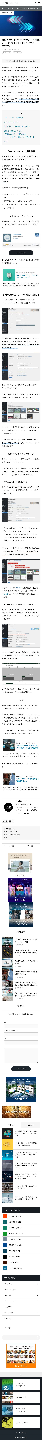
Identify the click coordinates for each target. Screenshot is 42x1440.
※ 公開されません (11, 1030)
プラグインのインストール (12, 122)
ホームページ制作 (9, 1289)
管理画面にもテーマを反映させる (15, 134)
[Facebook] (25, 813)
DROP (18, 588)
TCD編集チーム (10, 829)
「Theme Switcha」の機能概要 (13, 118)
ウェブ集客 (7, 1295)
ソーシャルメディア (10, 1301)
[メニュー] (39, 3)
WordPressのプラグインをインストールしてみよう (27, 276)
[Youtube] (28, 813)
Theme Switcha (21, 253)
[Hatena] (10, 821)
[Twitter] (22, 813)
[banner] (21, 1089)
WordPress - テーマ (7, 12)
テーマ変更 (18, 52)
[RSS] (13, 821)
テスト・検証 (7, 52)
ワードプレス (8, 1284)
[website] (15, 813)
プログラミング (9, 1307)
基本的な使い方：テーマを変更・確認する (17, 126)
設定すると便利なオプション (13, 131)
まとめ (6, 141)
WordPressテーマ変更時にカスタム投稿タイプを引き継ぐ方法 (27, 747)
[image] (9, 275)
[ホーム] (3, 8)
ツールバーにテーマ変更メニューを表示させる (19, 137)
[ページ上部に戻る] (21, 1374)
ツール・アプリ (9, 1313)
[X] (3, 821)
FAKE (6, 594)
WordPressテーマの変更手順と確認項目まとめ (27, 780)
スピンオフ (7, 1318)
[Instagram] (19, 813)
